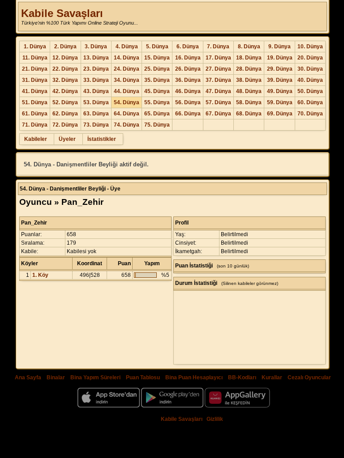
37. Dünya (218, 80)
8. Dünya (249, 46)
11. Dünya (34, 58)
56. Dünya (188, 102)
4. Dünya (127, 46)
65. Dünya (157, 113)
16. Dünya (188, 58)
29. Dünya (279, 69)
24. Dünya (126, 69)
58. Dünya (249, 102)
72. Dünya (65, 125)
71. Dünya (34, 125)
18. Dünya (249, 58)
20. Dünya (310, 58)
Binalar (56, 377)
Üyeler (67, 139)
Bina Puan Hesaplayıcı (194, 377)
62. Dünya (65, 113)
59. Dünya (279, 102)
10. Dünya (310, 46)
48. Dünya (249, 91)
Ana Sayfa (28, 377)
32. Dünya (65, 80)
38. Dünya (249, 80)
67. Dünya (218, 113)
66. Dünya (188, 113)
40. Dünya (310, 80)
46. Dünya (188, 91)
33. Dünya (96, 80)
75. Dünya (157, 125)
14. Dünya (126, 58)
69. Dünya (279, 113)
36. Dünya (188, 80)
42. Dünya (65, 91)
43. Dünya (96, 91)
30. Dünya (310, 69)
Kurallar (272, 377)
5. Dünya (157, 46)
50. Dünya (310, 91)
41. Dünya (34, 91)
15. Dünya (157, 58)
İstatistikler (101, 139)
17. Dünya (218, 58)
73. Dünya (96, 125)
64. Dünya (126, 113)
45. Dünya (157, 91)
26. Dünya (188, 69)
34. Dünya (126, 80)
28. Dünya (249, 69)
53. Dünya (96, 102)
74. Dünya (126, 125)
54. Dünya (126, 102)
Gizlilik (214, 419)
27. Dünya (218, 69)
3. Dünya (96, 46)
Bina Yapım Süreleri (95, 377)
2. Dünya (65, 46)
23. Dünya (96, 69)
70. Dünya (310, 113)
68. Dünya (249, 113)
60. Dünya (310, 102)
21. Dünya (34, 69)
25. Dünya (157, 69)
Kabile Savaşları (62, 13)
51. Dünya (34, 102)
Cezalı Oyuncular (309, 377)
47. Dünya (218, 91)
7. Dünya (218, 46)
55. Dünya (157, 102)
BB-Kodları (242, 377)
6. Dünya (187, 46)
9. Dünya (279, 46)
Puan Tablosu (143, 377)
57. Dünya (218, 102)
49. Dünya (279, 91)
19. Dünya (279, 58)
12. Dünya (65, 58)
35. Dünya (157, 80)
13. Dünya (96, 58)
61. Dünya (34, 113)
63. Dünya (96, 113)
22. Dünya (65, 69)
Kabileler (35, 139)
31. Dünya (34, 80)
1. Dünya (35, 46)
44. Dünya (126, 91)
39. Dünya (279, 80)
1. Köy (40, 275)
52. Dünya (65, 102)
